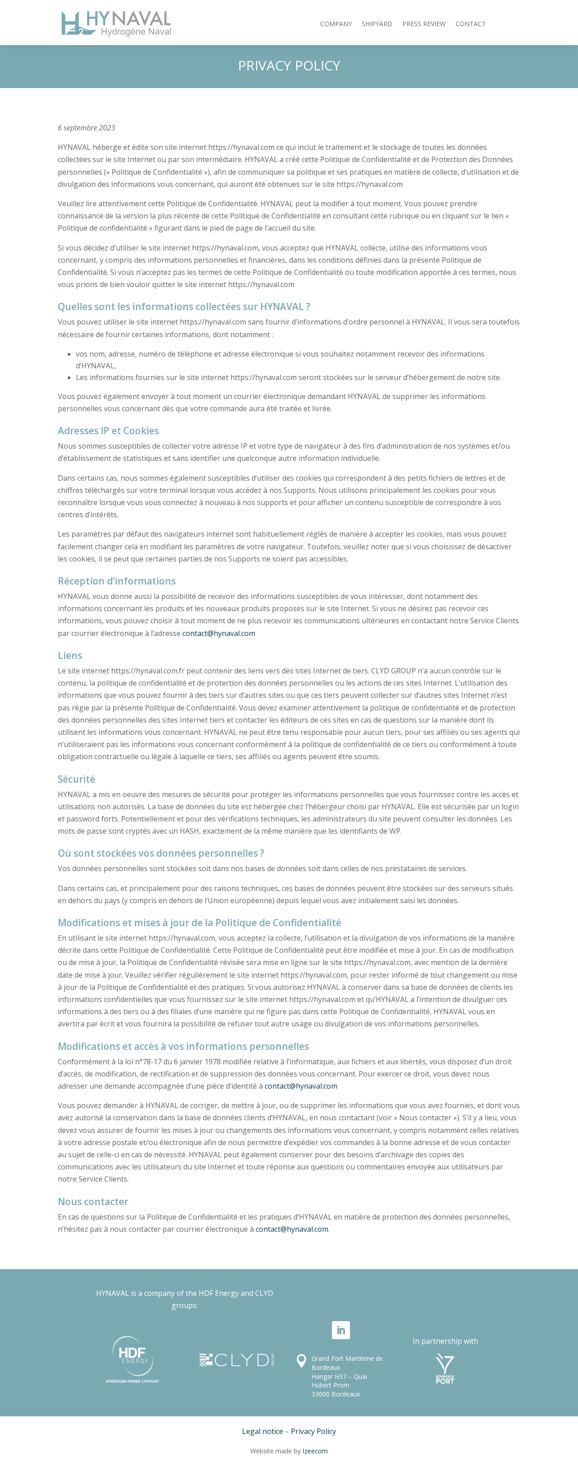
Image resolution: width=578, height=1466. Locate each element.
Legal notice (262, 1431)
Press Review (424, 23)
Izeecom (315, 1451)
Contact (471, 23)
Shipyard (377, 23)
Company (336, 23)
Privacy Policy (313, 1431)
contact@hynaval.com (218, 633)
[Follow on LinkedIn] (341, 1330)
